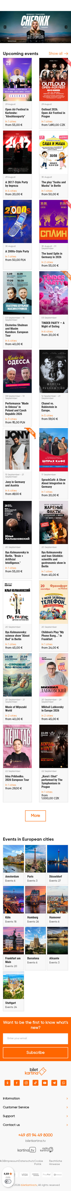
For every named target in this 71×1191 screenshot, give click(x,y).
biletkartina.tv (35, 1141)
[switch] (8, 1181)
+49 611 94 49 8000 (35, 1135)
